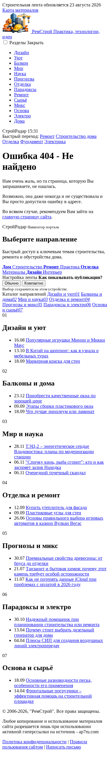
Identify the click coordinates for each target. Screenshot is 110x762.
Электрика (55, 141)
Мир (18, 68)
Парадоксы (25, 89)
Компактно (33, 283)
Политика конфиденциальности (34, 741)
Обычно (11, 283)
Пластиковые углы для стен (53, 512)
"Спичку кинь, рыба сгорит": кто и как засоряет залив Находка (59, 465)
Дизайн (21, 52)
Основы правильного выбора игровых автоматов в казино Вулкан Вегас (58, 521)
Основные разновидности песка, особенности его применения (53, 683)
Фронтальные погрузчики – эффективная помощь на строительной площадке (53, 696)
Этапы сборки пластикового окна (59, 406)
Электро (22, 115)
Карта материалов (20, 10)
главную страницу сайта (26, 216)
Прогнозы (24, 78)
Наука (20, 73)
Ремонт (21, 94)
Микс (19, 105)
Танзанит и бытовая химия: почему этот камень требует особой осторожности (60, 571)
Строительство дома (76, 136)
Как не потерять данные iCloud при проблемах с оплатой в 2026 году (55, 582)
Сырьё (20, 99)
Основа (21, 110)
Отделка (22, 84)
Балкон (21, 63)
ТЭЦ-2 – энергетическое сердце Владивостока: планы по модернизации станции (54, 451)
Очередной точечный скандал (56, 472)
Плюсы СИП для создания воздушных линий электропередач (58, 643)
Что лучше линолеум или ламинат (60, 411)
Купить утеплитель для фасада (56, 507)
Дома (19, 121)
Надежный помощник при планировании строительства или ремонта (56, 622)
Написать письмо (63, 746)
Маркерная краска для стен (53, 361)
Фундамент (31, 141)
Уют (18, 57)
